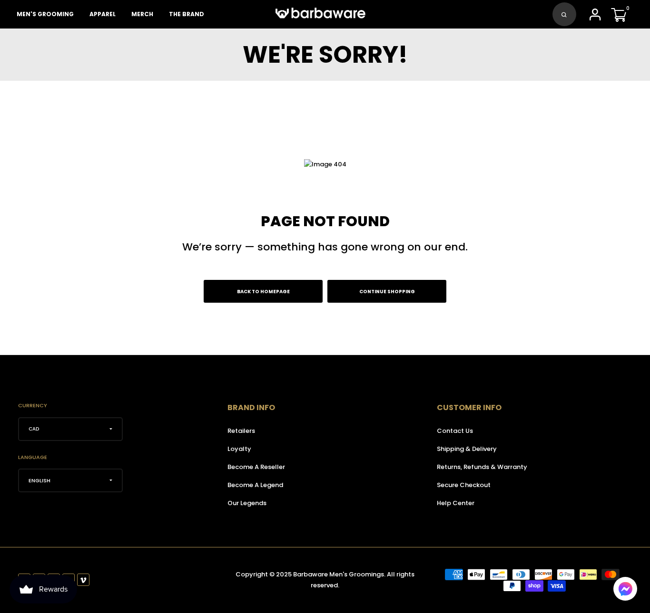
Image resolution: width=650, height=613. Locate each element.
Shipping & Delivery (467, 448)
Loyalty (239, 448)
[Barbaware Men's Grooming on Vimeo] (83, 580)
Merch (142, 14)
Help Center (455, 503)
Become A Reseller (256, 466)
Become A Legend (255, 484)
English (39, 480)
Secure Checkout (464, 484)
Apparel (102, 14)
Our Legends (246, 503)
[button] (625, 589)
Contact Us (455, 430)
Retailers (241, 430)
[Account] (595, 17)
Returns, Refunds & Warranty (482, 466)
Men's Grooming (45, 14)
